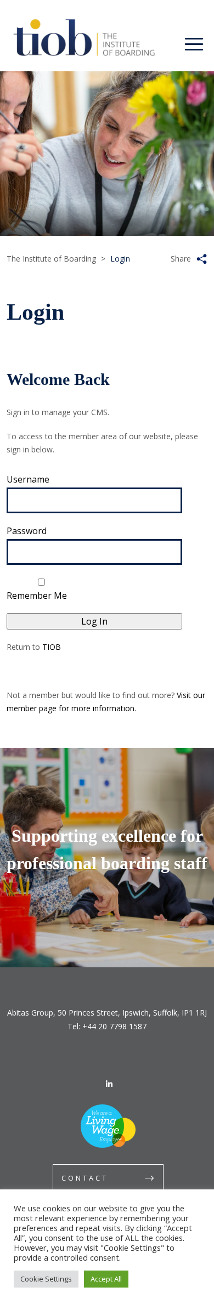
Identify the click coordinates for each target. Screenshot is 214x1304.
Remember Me (37, 595)
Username (28, 479)
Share (181, 258)
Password (27, 531)
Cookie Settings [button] (46, 1279)
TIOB (51, 647)
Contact (84, 1178)
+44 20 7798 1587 (114, 1026)
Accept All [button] (106, 1279)
